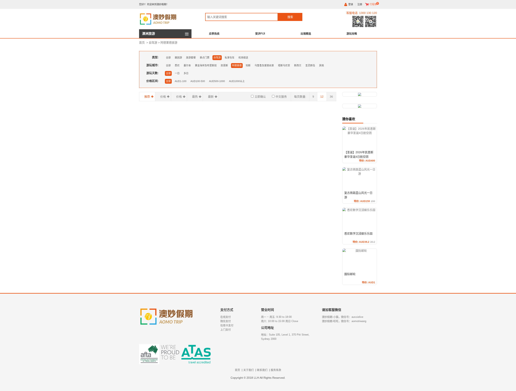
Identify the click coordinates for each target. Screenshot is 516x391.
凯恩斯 (224, 65)
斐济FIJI (260, 33)
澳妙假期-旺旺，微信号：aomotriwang (344, 321)
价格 (163, 96)
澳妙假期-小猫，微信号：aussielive (342, 316)
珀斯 (248, 65)
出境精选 (306, 33)
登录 (350, 4)
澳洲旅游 (148, 33)
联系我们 (262, 369)
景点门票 (204, 57)
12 (322, 96)
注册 (359, 4)
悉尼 (177, 65)
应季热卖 (214, 33)
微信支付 (225, 321)
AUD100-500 (197, 81)
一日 (177, 73)
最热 (195, 96)
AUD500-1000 (217, 81)
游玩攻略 (351, 33)
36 (331, 96)
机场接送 (243, 57)
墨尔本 (187, 65)
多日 (186, 73)
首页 (142, 42)
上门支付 (225, 329)
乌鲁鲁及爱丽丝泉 (264, 65)
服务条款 (276, 369)
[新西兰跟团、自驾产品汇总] (359, 94)
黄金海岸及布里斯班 (206, 65)
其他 (321, 65)
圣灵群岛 (310, 65)
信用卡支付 (226, 325)
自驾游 (153, 42)
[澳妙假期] (165, 18)
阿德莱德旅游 (168, 42)
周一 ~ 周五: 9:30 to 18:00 (276, 316)
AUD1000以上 (237, 81)
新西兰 (297, 65)
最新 (211, 96)
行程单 (373, 4)
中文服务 (281, 96)
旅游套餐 (191, 57)
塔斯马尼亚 (284, 65)
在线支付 (225, 316)
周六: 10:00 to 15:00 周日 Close (279, 321)
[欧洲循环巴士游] (359, 106)
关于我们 (248, 369)
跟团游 (178, 57)
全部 (168, 57)
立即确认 (260, 96)
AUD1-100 (180, 81)
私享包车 (229, 57)
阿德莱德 (237, 65)
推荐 (147, 96)
